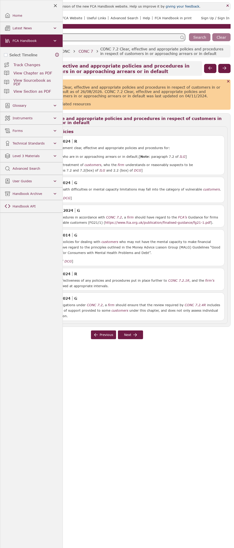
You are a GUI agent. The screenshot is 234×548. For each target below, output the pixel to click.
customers (93, 164)
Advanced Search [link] (124, 18)
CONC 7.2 (114, 217)
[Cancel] (228, 81)
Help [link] (146, 18)
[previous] (210, 68)
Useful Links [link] (96, 18)
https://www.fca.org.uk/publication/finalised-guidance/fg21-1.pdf (158, 222)
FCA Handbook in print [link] (173, 18)
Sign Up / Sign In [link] (215, 18)
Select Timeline (23, 55)
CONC (64, 51)
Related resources (74, 104)
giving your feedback (182, 6)
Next (127, 335)
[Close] (227, 5)
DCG (137, 170)
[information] (57, 55)
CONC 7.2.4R (195, 305)
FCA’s (182, 217)
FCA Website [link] (72, 18)
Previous (106, 335)
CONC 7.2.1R (178, 280)
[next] (224, 68)
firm (121, 164)
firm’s (209, 280)
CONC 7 (85, 51)
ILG (182, 156)
